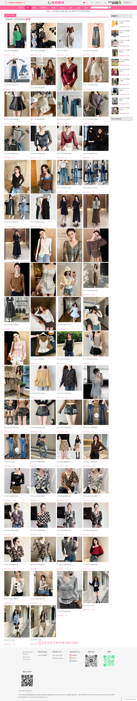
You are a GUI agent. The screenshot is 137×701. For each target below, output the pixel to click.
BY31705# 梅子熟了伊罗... (64, 325)
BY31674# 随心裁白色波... (38, 599)
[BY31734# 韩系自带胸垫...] (43, 71)
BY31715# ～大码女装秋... (11, 262)
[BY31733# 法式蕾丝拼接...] (69, 74)
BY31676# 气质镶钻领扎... (90, 564)
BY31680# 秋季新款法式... (90, 530)
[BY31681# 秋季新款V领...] (69, 515)
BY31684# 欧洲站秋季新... (90, 496)
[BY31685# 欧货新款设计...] (69, 481)
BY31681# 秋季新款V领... (64, 530)
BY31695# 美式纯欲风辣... (11, 427)
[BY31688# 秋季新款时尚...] (95, 446)
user (86, 8)
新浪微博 (74, 655)
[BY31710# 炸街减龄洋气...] (43, 279)
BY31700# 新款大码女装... (90, 359)
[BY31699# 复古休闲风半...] (16, 382)
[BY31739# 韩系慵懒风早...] (16, 35)
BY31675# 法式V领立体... (11, 599)
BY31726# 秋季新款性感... (38, 153)
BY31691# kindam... (10, 462)
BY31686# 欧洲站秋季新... (38, 496)
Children (43, 8)
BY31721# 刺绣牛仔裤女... (64, 188)
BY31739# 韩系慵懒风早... (11, 50)
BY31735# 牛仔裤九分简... (11, 85)
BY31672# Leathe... (89, 605)
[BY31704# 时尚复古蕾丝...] (95, 314)
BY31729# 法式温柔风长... (64, 119)
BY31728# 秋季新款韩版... (90, 119)
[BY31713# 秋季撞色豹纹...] (69, 245)
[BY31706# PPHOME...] (43, 314)
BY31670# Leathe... (36, 640)
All (27, 8)
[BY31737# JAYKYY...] (69, 35)
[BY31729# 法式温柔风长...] (69, 104)
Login (92, 2)
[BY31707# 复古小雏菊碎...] (16, 309)
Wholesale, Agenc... (58, 658)
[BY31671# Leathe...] (16, 621)
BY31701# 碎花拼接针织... (64, 359)
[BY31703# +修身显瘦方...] (16, 348)
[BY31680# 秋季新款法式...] (95, 515)
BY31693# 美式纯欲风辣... (64, 427)
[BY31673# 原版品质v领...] (69, 590)
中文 (87, 2)
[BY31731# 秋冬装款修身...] (16, 104)
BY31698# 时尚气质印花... (38, 393)
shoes (62, 8)
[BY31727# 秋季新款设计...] (16, 138)
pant (78, 8)
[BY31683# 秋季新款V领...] (16, 515)
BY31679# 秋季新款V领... (11, 564)
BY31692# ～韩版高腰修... (90, 427)
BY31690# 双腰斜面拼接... (38, 462)
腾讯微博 (74, 661)
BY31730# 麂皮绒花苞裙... (38, 119)
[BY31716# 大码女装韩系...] (95, 211)
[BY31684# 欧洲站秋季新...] (95, 481)
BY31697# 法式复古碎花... (64, 393)
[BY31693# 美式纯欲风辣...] (69, 412)
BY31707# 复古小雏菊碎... (11, 325)
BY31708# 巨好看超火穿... (90, 290)
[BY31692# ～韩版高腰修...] (95, 412)
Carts (104, 2)
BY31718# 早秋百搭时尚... (38, 222)
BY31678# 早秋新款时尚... (38, 564)
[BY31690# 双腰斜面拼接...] (43, 446)
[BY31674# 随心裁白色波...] (43, 583)
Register (98, 2)
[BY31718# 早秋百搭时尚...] (43, 206)
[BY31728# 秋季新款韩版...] (95, 104)
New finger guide (58, 655)
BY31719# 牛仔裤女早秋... (11, 222)
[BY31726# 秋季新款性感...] (43, 138)
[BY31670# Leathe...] (43, 621)
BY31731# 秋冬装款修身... (11, 119)
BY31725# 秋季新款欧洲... (64, 153)
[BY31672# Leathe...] (95, 587)
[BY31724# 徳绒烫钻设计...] (95, 138)
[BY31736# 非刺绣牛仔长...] (95, 35)
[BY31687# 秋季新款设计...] (16, 481)
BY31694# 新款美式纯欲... (38, 427)
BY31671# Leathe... (10, 640)
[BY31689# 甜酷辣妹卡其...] (69, 446)
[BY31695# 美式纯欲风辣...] (16, 412)
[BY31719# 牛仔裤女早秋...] (16, 206)
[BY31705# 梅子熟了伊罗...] (69, 309)
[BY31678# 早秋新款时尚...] (43, 549)
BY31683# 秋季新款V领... (11, 530)
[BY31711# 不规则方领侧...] (16, 279)
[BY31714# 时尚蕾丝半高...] (43, 245)
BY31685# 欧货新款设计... (64, 496)
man (71, 8)
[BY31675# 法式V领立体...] (16, 583)
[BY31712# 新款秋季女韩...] (95, 245)
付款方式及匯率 (42, 655)
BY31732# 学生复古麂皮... (90, 85)
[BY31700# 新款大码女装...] (95, 343)
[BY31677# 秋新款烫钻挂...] (69, 549)
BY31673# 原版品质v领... (64, 611)
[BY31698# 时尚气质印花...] (43, 378)
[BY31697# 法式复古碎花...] (69, 378)
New (34, 8)
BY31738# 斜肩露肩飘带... (38, 50)
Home (21, 8)
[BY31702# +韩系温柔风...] (43, 343)
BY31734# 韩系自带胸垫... (38, 88)
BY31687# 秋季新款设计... (11, 496)
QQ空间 (74, 658)
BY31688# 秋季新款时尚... (90, 462)
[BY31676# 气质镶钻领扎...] (95, 549)
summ (53, 8)
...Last (74, 643)
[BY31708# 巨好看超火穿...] (95, 275)
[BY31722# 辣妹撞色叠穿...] (43, 177)
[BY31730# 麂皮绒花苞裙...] (43, 104)
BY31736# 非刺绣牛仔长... (90, 50)
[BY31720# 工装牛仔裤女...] (95, 172)
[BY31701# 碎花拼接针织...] (69, 343)
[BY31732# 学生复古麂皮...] (95, 69)
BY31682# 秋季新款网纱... (38, 530)
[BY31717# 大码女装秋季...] (69, 211)
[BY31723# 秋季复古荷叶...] (16, 177)
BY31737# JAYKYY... (63, 50)
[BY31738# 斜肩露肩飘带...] (43, 35)
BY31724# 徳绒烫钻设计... (90, 153)
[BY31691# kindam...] (16, 446)
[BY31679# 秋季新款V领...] (16, 549)
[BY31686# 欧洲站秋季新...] (43, 481)
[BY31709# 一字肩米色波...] (69, 279)
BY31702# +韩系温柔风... (38, 359)
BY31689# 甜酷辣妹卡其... (64, 462)
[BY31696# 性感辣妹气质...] (95, 382)
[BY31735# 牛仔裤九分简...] (16, 69)
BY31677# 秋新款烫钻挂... (64, 564)
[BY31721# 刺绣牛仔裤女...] (69, 172)
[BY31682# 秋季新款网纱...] (43, 515)
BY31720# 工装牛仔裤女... (90, 188)
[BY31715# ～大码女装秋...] (16, 244)
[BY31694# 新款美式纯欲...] (43, 412)
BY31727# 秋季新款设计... (11, 153)
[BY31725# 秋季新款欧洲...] (69, 138)
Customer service (130, 699)
